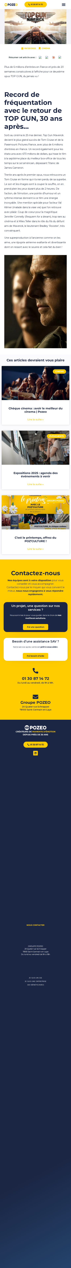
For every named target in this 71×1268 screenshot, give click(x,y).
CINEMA (46, 48)
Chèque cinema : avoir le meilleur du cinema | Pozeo (36, 410)
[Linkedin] (35, 753)
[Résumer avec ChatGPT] (40, 57)
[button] (64, 4)
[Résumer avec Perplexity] (47, 57)
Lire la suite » (35, 419)
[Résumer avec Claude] (53, 57)
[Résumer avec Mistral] (60, 57)
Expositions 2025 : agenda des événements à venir (36, 474)
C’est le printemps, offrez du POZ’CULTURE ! (35, 539)
